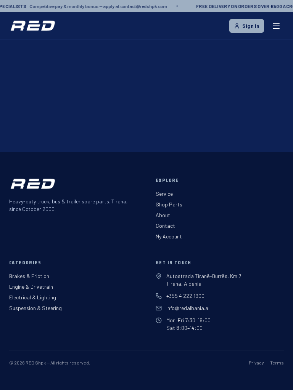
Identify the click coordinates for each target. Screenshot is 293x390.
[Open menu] (276, 26)
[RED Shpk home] (32, 26)
